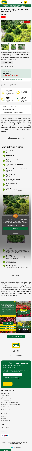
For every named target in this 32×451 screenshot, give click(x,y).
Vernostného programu (16, 79)
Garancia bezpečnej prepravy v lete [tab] (13, 112)
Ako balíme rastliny (5, 395)
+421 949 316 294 (17, 355)
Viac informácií (21, 225)
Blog (2, 408)
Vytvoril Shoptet (17, 447)
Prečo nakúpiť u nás (5, 393)
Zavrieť (18, 84)
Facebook (14, 351)
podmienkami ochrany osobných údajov (11, 378)
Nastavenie (15, 233)
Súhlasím (16, 228)
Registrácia (3, 418)
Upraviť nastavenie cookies (16, 443)
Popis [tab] (4, 106)
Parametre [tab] (14, 106)
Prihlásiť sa (7, 383)
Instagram (18, 351)
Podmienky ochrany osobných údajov (9, 402)
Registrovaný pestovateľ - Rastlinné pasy (10, 404)
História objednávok (5, 420)
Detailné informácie (6, 62)
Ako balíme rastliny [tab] (8, 109)
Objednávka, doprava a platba (8, 397)
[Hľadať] (19, 2)
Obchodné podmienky (6, 400)
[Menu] (28, 2)
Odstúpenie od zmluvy (6, 409)
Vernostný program (5, 406)
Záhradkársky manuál (6, 398)
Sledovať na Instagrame (17, 336)
